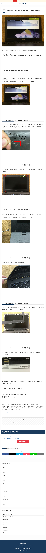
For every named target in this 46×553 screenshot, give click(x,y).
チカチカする (6, 522)
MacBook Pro (6, 502)
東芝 (4, 472)
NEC (4, 467)
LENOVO (5, 478)
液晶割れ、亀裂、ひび (10, 448)
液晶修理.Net (23, 3)
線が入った (5, 524)
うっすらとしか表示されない (9, 516)
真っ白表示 (5, 530)
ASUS (4, 483)
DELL (4, 486)
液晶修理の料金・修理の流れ (12, 422)
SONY (4, 475)
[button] (5, 454)
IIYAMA (4, 494)
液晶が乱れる (17, 448)
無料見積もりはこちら (23, 441)
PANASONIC (5, 491)
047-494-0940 (24, 546)
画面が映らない (6, 527)
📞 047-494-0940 (23, 550)
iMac (4, 504)
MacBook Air (5, 499)
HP (3, 488)
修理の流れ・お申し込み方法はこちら (11, 438)
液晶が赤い (5, 519)
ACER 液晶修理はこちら (7, 413)
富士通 (4, 470)
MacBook (5, 496)
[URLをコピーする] (40, 454)
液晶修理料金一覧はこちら (9, 437)
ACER (4, 12)
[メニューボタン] (1, 3)
